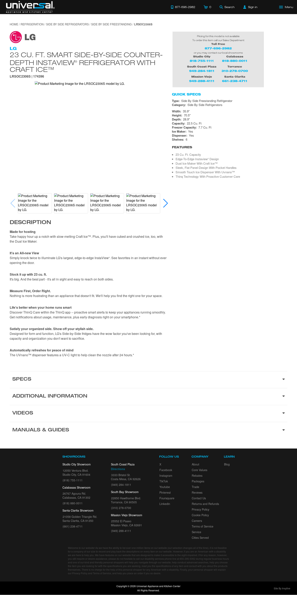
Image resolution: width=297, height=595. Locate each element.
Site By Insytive (282, 588)
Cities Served (200, 538)
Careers (197, 521)
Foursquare (166, 498)
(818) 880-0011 (73, 503)
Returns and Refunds (205, 504)
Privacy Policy (200, 509)
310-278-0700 (234, 71)
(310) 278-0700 (121, 508)
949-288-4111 (201, 81)
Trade (195, 487)
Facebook (165, 470)
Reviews (197, 492)
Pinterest (165, 492)
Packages (198, 481)
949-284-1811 (201, 71)
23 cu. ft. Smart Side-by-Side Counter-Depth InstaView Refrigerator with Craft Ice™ (86, 62)
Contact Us (199, 498)
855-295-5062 (187, 558)
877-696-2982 (218, 48)
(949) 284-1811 (121, 485)
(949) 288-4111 (121, 531)
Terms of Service (202, 526)
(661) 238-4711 (73, 526)
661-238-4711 (234, 81)
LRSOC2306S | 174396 (27, 77)
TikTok (163, 481)
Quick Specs (186, 94)
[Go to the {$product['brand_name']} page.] (23, 36)
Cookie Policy (200, 515)
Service (196, 532)
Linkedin (164, 504)
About (195, 464)
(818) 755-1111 (73, 480)
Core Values (199, 470)
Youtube (164, 487)
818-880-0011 (234, 61)
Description (30, 222)
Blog (227, 464)
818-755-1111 (202, 61)
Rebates (197, 476)
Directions (118, 469)
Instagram (165, 476)
